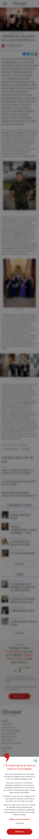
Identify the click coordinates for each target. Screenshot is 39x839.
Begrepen (19, 831)
